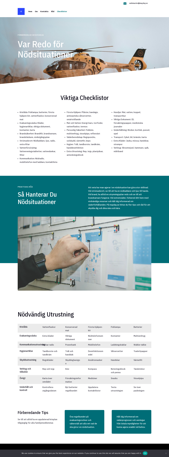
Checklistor (62, 11)
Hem (30, 11)
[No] (166, 453)
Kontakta (44, 11)
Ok (145, 453)
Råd (52, 11)
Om (36, 11)
